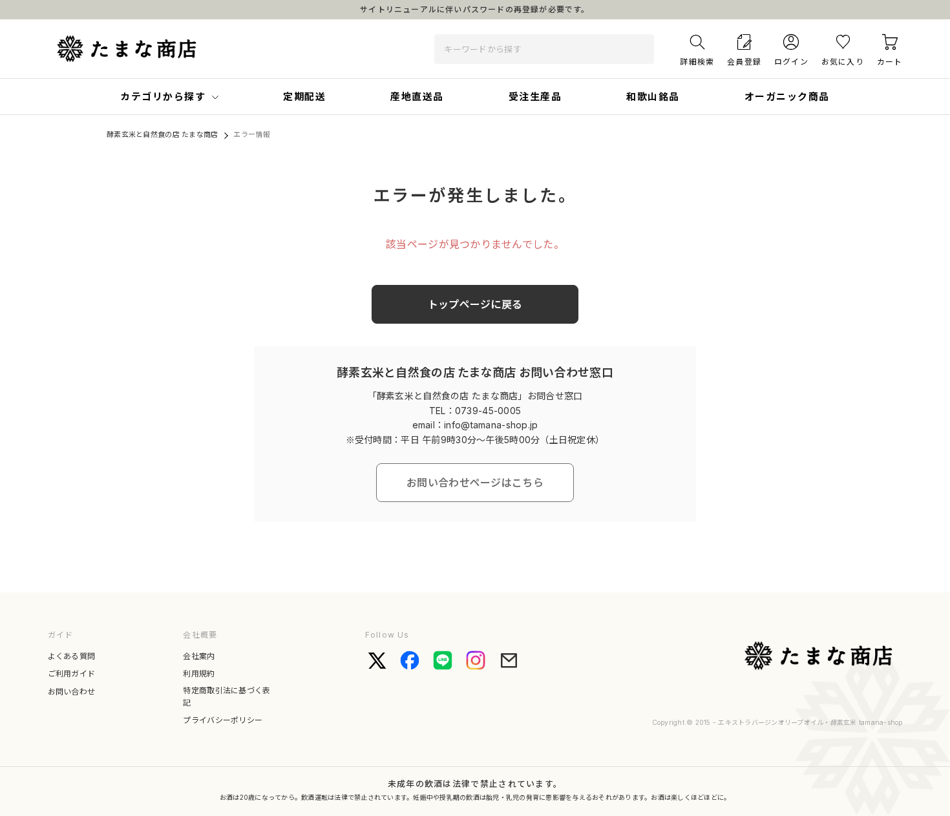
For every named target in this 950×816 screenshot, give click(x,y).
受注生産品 (535, 96)
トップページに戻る (475, 304)
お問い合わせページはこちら (475, 482)
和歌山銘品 (653, 96)
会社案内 (199, 656)
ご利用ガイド (72, 673)
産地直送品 (417, 96)
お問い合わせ (72, 691)
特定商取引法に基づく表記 (226, 696)
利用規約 (199, 673)
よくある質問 (72, 656)
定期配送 (304, 96)
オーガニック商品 (787, 96)
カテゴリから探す (163, 96)
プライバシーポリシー (222, 720)
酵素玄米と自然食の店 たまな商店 (162, 134)
